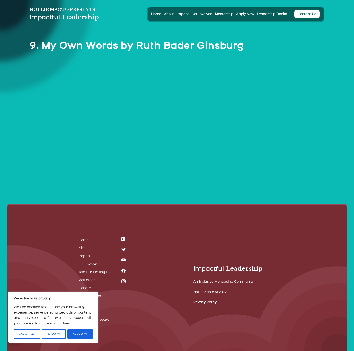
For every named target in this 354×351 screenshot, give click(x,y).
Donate (85, 288)
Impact (183, 14)
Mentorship (224, 14)
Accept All (80, 333)
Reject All (54, 333)
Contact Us (307, 14)
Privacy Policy (205, 302)
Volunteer (87, 280)
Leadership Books (272, 14)
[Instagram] (123, 281)
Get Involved (202, 14)
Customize (27, 333)
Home (156, 14)
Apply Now (245, 14)
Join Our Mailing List (95, 272)
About (169, 14)
